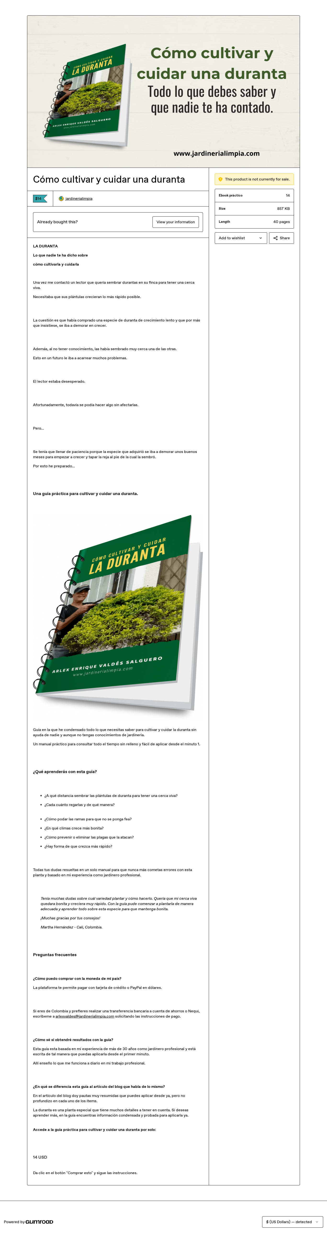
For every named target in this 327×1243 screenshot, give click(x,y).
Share (285, 238)
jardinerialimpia (79, 198)
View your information (176, 222)
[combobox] (241, 238)
